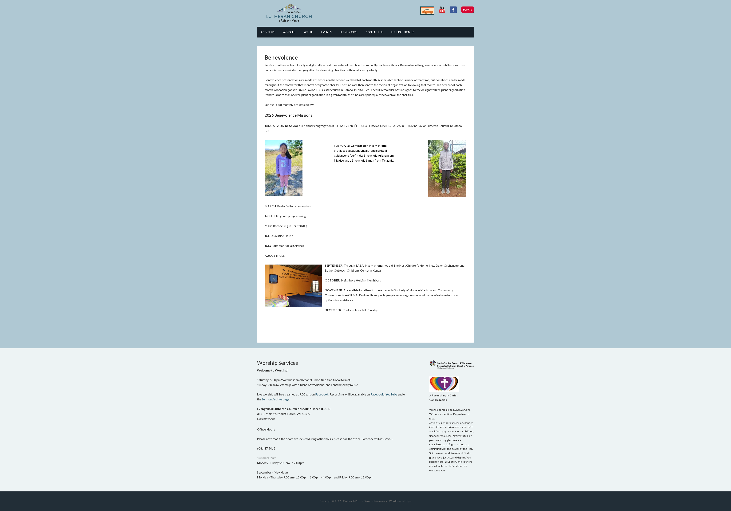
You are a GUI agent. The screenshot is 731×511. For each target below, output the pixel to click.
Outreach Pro (351, 501)
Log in (408, 501)
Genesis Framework (375, 501)
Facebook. (322, 394)
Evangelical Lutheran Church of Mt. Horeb (289, 13)
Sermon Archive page (275, 399)
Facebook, (377, 394)
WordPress (396, 501)
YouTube (391, 394)
